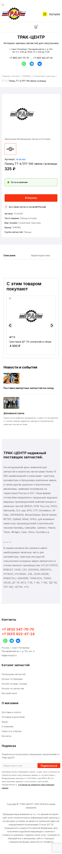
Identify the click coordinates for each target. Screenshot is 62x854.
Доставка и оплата (11, 712)
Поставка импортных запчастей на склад (28, 388)
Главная (6, 76)
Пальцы (27, 232)
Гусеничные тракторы (44, 76)
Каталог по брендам (12, 679)
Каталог (54, 14)
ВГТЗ (12, 337)
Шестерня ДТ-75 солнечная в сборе (30, 341)
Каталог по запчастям (13, 688)
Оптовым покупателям (13, 717)
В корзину (31, 198)
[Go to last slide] (10, 325)
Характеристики (40, 255)
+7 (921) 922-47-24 (42, 58)
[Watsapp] (4, 641)
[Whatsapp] (23, 64)
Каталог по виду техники (14, 684)
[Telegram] (32, 64)
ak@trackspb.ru (9, 655)
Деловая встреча (13, 413)
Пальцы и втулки (28, 218)
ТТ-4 (4, 80)
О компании (7, 726)
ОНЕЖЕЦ (26, 76)
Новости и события (11, 731)
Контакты (6, 736)
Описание (9, 255)
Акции (5, 722)
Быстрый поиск (9, 693)
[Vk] (39, 64)
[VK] (17, 641)
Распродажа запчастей (13, 674)
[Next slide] (52, 325)
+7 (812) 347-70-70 (19, 58)
